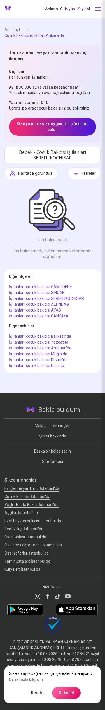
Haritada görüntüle (35, 173)
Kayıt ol (83, 9)
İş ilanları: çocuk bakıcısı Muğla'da (38, 354)
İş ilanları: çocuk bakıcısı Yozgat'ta (38, 342)
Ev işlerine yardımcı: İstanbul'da (31, 488)
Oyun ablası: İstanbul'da (25, 537)
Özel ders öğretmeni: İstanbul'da (33, 545)
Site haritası (52, 461)
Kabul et (66, 692)
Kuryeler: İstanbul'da (22, 569)
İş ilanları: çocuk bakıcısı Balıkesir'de (40, 336)
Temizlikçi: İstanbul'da (23, 529)
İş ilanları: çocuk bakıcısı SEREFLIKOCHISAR (46, 298)
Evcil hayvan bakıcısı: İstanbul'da (32, 521)
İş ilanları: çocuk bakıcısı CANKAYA (39, 316)
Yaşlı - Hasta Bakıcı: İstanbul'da (31, 504)
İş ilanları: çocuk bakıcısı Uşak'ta (36, 365)
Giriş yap (67, 9)
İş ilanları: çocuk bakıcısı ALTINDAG (39, 304)
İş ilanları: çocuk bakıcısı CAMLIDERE (40, 287)
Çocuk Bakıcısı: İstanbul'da (27, 496)
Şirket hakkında (52, 436)
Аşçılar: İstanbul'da (21, 512)
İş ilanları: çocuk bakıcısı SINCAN (37, 292)
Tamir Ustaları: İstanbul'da (27, 561)
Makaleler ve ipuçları (53, 426)
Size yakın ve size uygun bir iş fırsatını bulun (52, 126)
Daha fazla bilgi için (26, 679)
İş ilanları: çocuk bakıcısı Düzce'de (38, 360)
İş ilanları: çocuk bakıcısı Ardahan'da (40, 348)
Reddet (38, 692)
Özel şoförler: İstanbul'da (26, 553)
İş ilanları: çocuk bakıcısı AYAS (35, 310)
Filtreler (89, 173)
